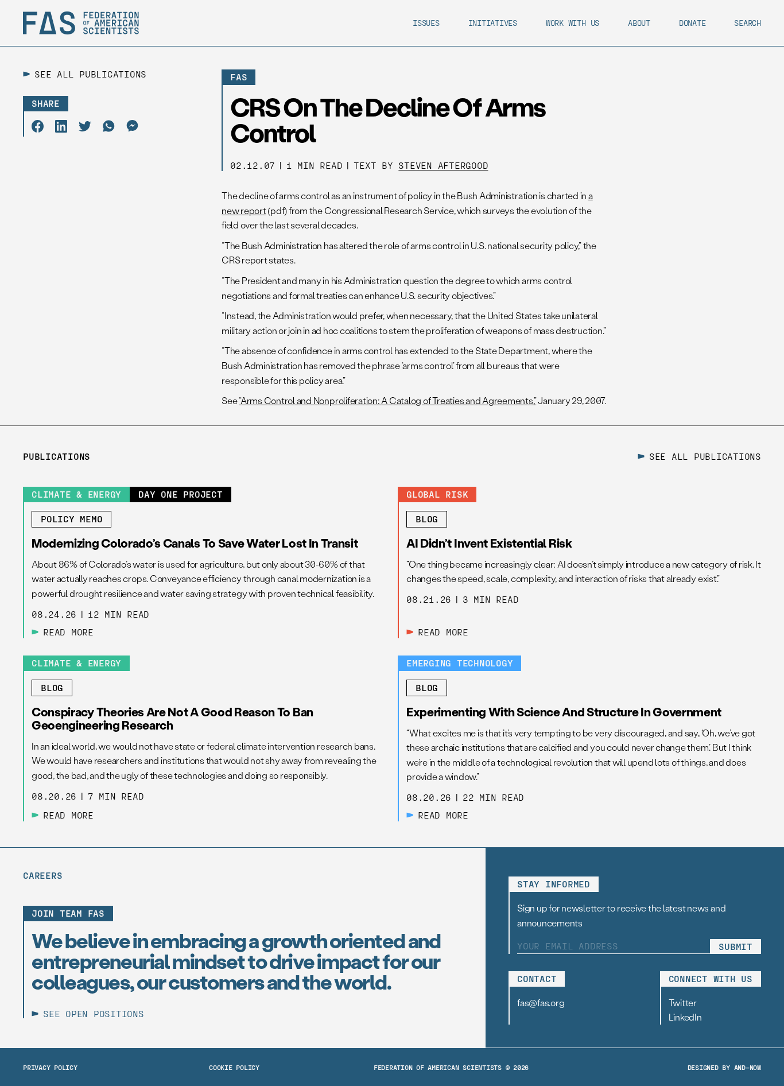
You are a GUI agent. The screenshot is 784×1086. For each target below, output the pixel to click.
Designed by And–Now (724, 1067)
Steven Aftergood (443, 165)
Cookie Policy (234, 1067)
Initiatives (492, 23)
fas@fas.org (540, 1002)
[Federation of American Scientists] (81, 22)
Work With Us (572, 23)
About (639, 23)
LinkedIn (685, 1017)
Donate (692, 23)
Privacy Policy (50, 1067)
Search (747, 23)
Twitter (683, 1002)
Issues (426, 23)
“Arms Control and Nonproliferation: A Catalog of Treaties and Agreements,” (387, 400)
